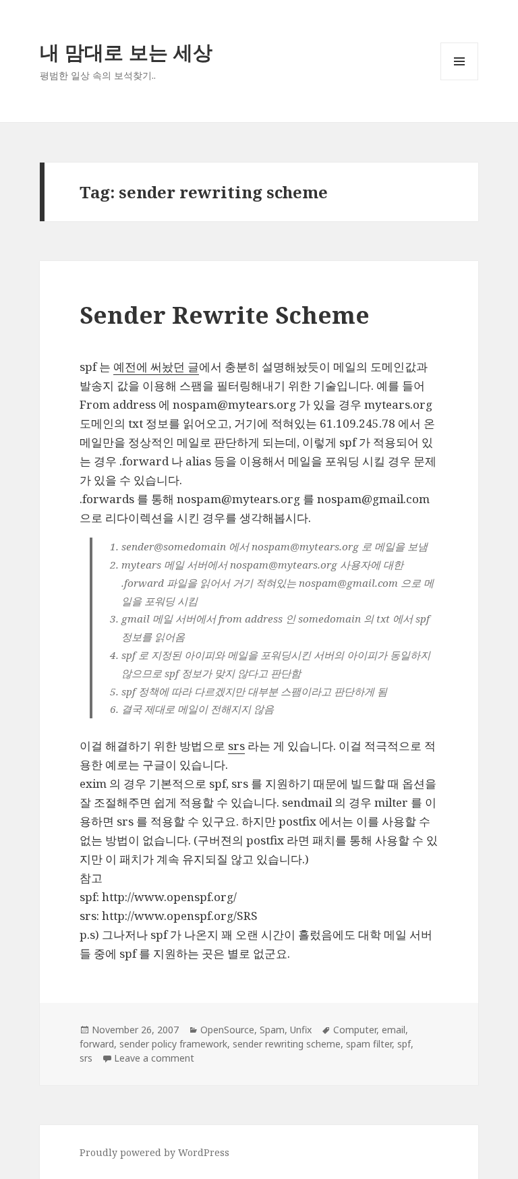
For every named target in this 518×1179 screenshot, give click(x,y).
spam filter (369, 1043)
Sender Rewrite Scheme (225, 314)
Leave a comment (154, 1058)
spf (404, 1043)
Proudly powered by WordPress (154, 1152)
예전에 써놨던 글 (156, 366)
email (393, 1029)
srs (236, 745)
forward (97, 1043)
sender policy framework (173, 1043)
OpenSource (227, 1029)
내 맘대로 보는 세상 (126, 51)
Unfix (301, 1029)
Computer (354, 1029)
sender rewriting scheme (287, 1043)
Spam (272, 1029)
